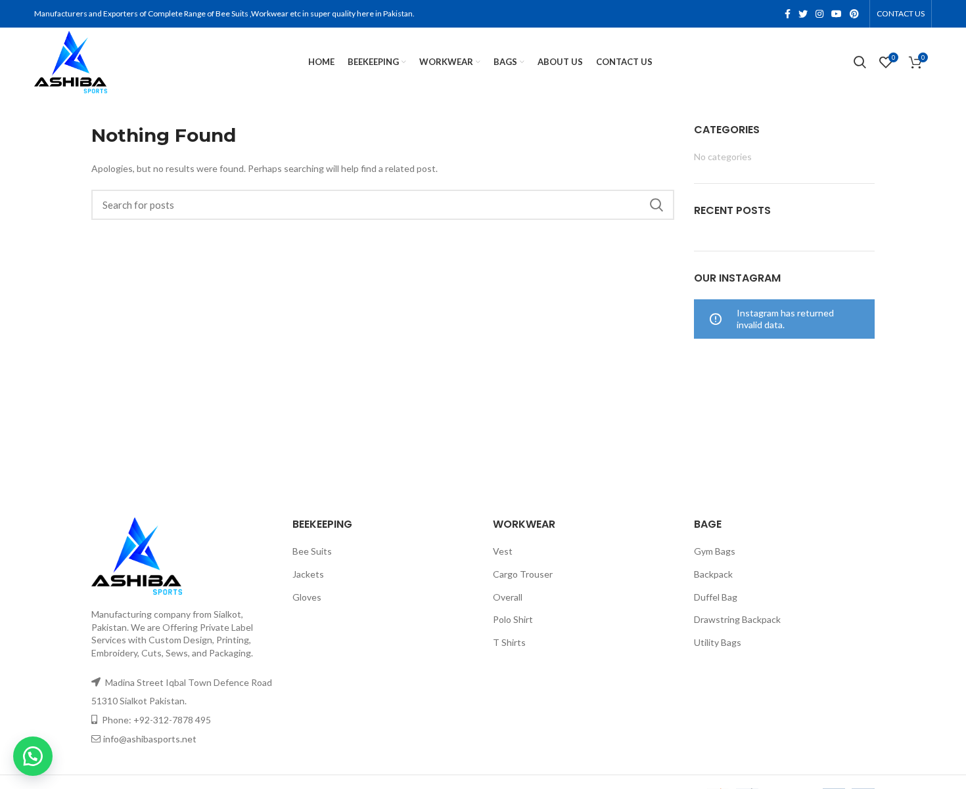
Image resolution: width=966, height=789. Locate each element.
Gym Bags (714, 551)
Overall (507, 597)
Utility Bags (717, 642)
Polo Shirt (513, 619)
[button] (33, 756)
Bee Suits (312, 551)
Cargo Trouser (523, 574)
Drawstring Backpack (737, 619)
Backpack (713, 574)
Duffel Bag (715, 597)
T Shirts (509, 642)
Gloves (306, 597)
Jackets (308, 574)
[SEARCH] (656, 205)
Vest (503, 551)
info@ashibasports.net (149, 738)
